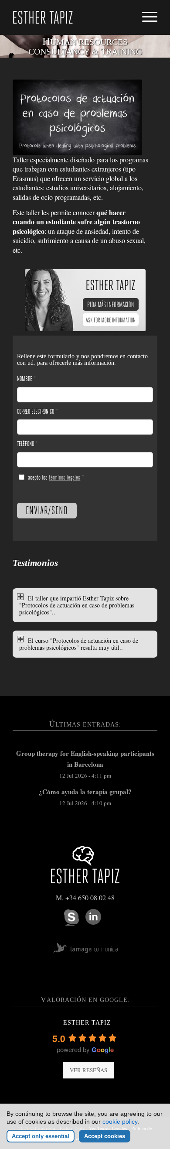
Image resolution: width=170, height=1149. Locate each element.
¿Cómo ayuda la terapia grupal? (85, 791)
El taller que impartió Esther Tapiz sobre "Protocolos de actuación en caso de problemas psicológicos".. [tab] (76, 605)
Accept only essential (40, 1136)
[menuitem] (145, 12)
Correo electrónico (37, 411)
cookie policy (119, 1121)
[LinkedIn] (93, 917)
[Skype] (71, 917)
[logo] (70, 17)
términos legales (64, 477)
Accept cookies (104, 1136)
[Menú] (145, 12)
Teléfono (27, 444)
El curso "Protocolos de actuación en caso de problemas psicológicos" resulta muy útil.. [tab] (78, 644)
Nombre (26, 379)
